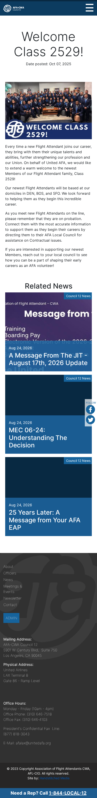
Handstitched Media (54, 778)
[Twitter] (90, 419)
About (8, 566)
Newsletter (12, 598)
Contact (10, 604)
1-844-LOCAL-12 (68, 793)
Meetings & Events (12, 589)
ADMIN (11, 618)
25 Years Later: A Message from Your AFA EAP (45, 520)
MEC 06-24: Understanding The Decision (38, 437)
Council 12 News (78, 296)
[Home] (13, 8)
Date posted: (37, 64)
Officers (9, 573)
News (8, 579)
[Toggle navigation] (89, 8)
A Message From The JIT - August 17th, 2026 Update (48, 359)
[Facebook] (90, 409)
